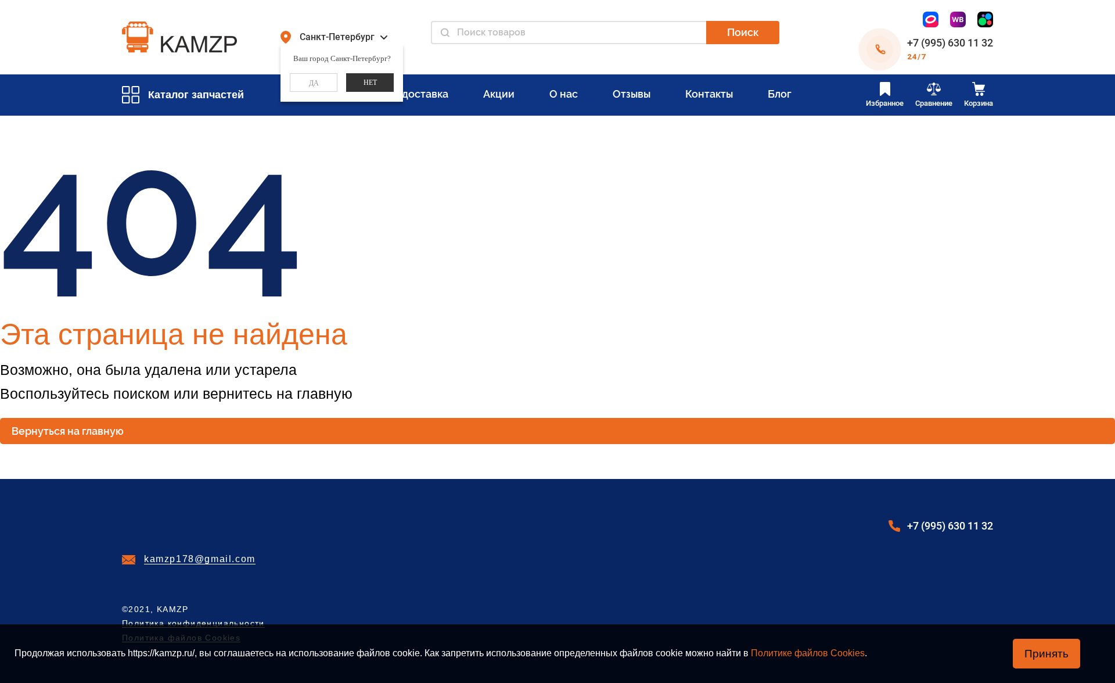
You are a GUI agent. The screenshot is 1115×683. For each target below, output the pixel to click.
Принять (1046, 654)
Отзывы (631, 94)
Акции (499, 94)
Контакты (709, 94)
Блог (780, 94)
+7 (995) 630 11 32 (950, 43)
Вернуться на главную (68, 431)
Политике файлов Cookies (808, 653)
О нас (563, 94)
